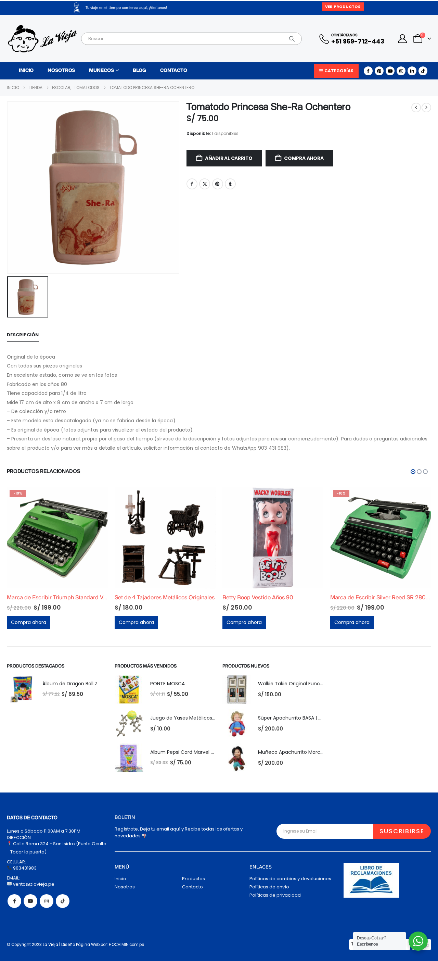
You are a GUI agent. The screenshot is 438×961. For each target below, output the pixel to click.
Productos (193, 878)
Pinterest (217, 183)
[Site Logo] (42, 38)
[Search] (291, 39)
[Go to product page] (57, 537)
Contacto (173, 70)
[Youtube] (390, 70)
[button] (413, 471)
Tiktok (62, 901)
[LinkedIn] (412, 70)
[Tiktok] (422, 70)
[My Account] (402, 38)
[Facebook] (368, 70)
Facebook (191, 183)
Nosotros (61, 70)
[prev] (416, 107)
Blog (139, 70)
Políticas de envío (269, 887)
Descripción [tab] (23, 335)
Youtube (30, 901)
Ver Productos (343, 6)
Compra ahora (303, 158)
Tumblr (230, 183)
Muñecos (101, 70)
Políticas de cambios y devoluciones (290, 878)
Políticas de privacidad (275, 895)
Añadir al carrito (229, 158)
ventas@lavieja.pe (33, 884)
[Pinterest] (379, 70)
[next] (426, 107)
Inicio (26, 70)
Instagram (46, 901)
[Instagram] (401, 70)
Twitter (204, 183)
